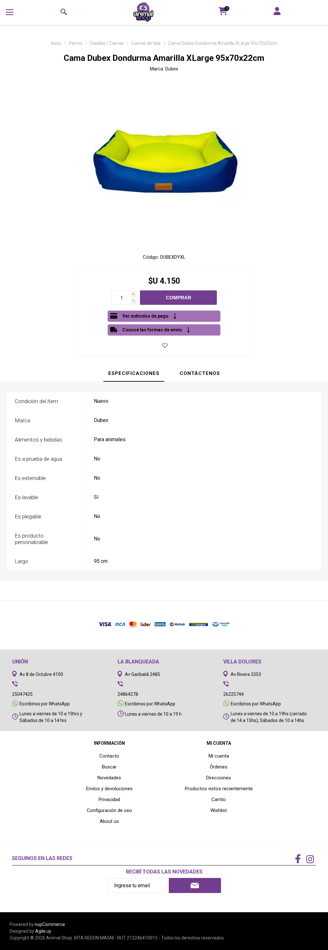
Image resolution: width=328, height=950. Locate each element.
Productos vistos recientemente (219, 789)
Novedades (109, 778)
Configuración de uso (109, 810)
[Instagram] (310, 860)
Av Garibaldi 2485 (142, 674)
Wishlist (218, 810)
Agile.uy (43, 931)
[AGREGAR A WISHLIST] (165, 345)
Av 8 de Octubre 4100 (41, 674)
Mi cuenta (219, 756)
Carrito (218, 799)
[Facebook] (298, 859)
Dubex (171, 69)
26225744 (233, 694)
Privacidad (109, 799)
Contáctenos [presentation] (200, 373)
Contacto (109, 756)
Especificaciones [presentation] (134, 373)
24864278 (128, 694)
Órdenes (218, 767)
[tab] (133, 374)
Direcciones (218, 778)
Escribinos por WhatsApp (45, 703)
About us (109, 821)
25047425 (22, 694)
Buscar (109, 767)
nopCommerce (50, 924)
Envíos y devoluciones (109, 789)
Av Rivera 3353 (246, 674)
